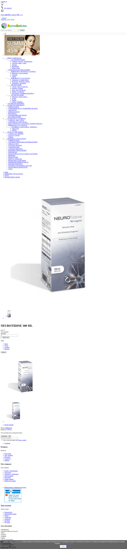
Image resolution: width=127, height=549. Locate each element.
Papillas (14, 100)
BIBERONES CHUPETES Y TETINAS (22, 71)
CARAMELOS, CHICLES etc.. (17, 122)
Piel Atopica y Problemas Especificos (23, 93)
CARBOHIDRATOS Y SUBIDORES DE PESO (23, 108)
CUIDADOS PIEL (14, 147)
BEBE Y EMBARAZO (13, 58)
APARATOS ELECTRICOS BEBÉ (19, 70)
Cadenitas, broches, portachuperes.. (22, 61)
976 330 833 (8, 8)
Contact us (4, 1)
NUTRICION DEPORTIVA (14, 105)
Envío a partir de (12, 15)
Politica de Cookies (10, 481)
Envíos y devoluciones (11, 471)
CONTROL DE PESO (15, 145)
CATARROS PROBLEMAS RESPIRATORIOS (22, 142)
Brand (2, 428)
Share (6, 344)
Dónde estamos (8, 479)
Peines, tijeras (16, 68)
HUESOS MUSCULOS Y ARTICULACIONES (22, 154)
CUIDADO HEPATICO (15, 149)
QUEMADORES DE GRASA (17, 115)
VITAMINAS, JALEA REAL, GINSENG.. (22, 127)
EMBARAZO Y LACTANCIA (19, 78)
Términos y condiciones (11, 474)
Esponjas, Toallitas (17, 88)
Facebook (7, 443)
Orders (6, 515)
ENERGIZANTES (14, 112)
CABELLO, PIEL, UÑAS (16, 120)
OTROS (10, 137)
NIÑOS (14, 130)
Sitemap (6, 460)
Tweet (6, 345)
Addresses (7, 519)
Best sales (7, 457)
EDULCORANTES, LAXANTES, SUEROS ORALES (25, 123)
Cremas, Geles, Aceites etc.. (20, 86)
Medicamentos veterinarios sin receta (15, 487)
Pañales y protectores (18, 91)
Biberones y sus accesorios (20, 73)
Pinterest (6, 349)
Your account (6, 505)
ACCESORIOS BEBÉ (16, 60)
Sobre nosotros (8, 476)
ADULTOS (15, 128)
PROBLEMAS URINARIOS (17, 160)
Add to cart (5, 337)
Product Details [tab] (8, 425)
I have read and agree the (14, 440)
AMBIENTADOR (13, 140)
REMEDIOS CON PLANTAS (15, 139)
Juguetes (14, 65)
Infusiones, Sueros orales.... (20, 97)
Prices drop (7, 453)
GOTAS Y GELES (14, 135)
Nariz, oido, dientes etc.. (19, 90)
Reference (4, 429)
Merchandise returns (10, 514)
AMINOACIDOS (13, 107)
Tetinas (14, 76)
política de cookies (66, 543)
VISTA (10, 169)
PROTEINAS (12, 113)
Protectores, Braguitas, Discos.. (21, 81)
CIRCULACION (13, 144)
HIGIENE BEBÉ (15, 85)
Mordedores (15, 66)
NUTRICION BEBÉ (16, 95)
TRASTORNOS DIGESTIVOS (18, 167)
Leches (14, 98)
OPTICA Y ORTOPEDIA (13, 132)
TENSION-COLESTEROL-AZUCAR (20, 165)
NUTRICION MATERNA (16, 103)
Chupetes (14, 75)
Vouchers (7, 520)
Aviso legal (7, 472)
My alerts (7, 522)
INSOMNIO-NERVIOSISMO (17, 150)
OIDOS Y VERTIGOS (15, 159)
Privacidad (7, 477)
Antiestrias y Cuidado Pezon (20, 80)
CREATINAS (12, 110)
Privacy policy (22, 440)
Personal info (8, 512)
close (63, 546)
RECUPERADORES (14, 117)
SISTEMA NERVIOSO (15, 164)
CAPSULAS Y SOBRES (15, 133)
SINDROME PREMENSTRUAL (18, 162)
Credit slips (7, 517)
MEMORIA (11, 155)
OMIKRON (8, 428)
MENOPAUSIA (13, 157)
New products (8, 455)
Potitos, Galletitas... (17, 102)
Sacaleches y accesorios (19, 83)
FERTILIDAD (12, 152)
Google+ (7, 347)
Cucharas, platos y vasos (19, 63)
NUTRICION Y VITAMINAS (15, 118)
